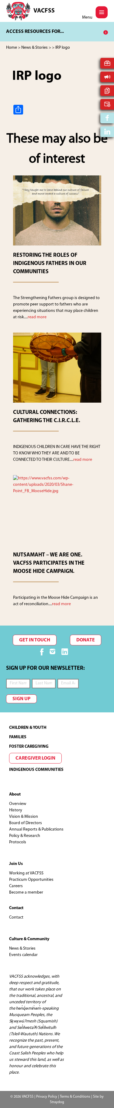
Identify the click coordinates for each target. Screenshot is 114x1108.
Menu (87, 17)
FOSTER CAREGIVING (29, 746)
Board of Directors (25, 823)
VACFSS (44, 11)
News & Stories (22, 948)
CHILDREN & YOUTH (28, 727)
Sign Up (21, 699)
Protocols (17, 842)
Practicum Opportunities (31, 879)
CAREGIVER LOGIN (35, 758)
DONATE (85, 640)
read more (37, 317)
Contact (16, 917)
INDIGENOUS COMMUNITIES (36, 769)
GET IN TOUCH (34, 640)
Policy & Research (24, 836)
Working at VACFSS (26, 873)
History (15, 810)
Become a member (26, 892)
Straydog (57, 1102)
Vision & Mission (23, 816)
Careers (16, 886)
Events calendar (23, 955)
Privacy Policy (46, 1097)
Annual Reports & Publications (36, 829)
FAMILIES (17, 737)
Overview (17, 804)
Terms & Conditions (75, 1097)
